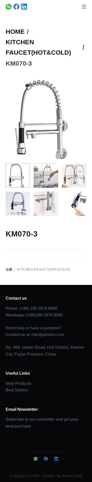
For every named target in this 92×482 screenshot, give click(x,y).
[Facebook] (16, 7)
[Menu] (84, 6)
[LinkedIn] (24, 7)
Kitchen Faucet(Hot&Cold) (43, 269)
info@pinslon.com (47, 334)
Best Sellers (17, 390)
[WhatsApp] (9, 7)
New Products (18, 383)
